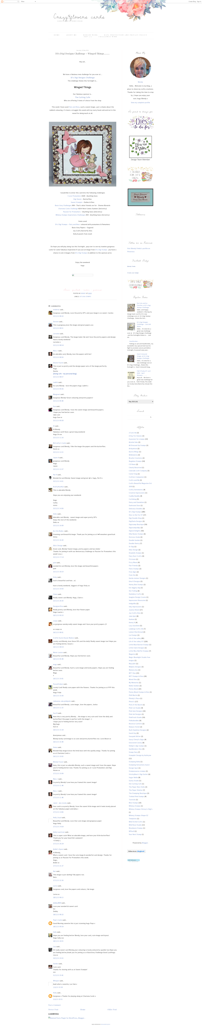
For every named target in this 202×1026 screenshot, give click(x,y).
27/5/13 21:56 (58, 880)
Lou (54, 947)
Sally (55, 932)
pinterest (97, 290)
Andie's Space (58, 849)
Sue (54, 406)
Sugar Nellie (133, 777)
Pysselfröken (58, 684)
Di (54, 426)
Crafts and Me (134, 480)
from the (132, 575)
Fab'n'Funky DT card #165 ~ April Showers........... (144, 373)
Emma (55, 747)
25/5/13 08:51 (58, 328)
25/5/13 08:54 (58, 345)
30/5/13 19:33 (58, 958)
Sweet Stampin (77, 202)
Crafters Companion (136, 477)
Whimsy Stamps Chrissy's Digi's (140, 809)
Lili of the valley (135, 638)
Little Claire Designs (136, 648)
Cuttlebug (133, 499)
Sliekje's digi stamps (136, 746)
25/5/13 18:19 (58, 572)
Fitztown (132, 559)
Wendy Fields (131, 266)
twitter (87, 290)
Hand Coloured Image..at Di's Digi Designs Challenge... (143, 356)
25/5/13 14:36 (58, 508)
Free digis (132, 572)
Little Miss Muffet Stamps (139, 651)
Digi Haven (77, 199)
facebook (76, 290)
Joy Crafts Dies (135, 613)
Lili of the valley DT (136, 641)
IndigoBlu (132, 604)
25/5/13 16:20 (58, 540)
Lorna (55, 886)
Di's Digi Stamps (101, 250)
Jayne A (56, 458)
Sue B (55, 713)
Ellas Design (133, 550)
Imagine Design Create (137, 597)
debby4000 (57, 903)
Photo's (132, 702)
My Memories (134, 683)
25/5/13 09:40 (58, 401)
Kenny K (132, 622)
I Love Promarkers (74, 196)
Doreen (56, 322)
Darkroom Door (134, 505)
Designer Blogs (105, 1024)
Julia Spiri (132, 616)
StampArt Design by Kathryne (140, 755)
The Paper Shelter (136, 790)
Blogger (145, 843)
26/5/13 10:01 (58, 679)
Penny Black (133, 689)
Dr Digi (131, 547)
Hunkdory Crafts (135, 594)
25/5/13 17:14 (58, 557)
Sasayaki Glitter (135, 736)
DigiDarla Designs (135, 521)
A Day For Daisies (135, 436)
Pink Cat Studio (135, 708)
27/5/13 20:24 (58, 844)
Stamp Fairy (133, 752)
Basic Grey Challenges (63, 205)
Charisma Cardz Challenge (68, 209)
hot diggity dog (134, 588)
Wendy (140, 82)
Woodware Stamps (136, 828)
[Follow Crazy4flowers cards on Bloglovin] (136, 852)
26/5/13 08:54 (58, 647)
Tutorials (132, 800)
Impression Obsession (137, 600)
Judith (55, 382)
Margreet (56, 394)
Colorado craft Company (138, 471)
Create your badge (133, 272)
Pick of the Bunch (135, 705)
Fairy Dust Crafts (135, 556)
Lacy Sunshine (134, 626)
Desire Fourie (58, 363)
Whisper (56, 981)
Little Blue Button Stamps (139, 645)
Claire (55, 594)
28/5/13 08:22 (58, 915)
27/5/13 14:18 (58, 827)
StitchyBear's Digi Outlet (138, 774)
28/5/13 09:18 (58, 927)
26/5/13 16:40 (58, 742)
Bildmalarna (133, 455)
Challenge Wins (108, 36)
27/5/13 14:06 (58, 812)
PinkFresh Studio (135, 717)
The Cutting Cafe (82, 97)
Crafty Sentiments (136, 490)
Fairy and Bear (74, 107)
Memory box (133, 670)
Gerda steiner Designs (137, 578)
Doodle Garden (134, 540)
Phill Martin (133, 695)
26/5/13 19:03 (58, 756)
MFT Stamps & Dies (136, 676)
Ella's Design (58, 546)
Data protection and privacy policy (125, 35)
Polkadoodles (134, 721)
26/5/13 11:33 (58, 708)
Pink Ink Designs (135, 714)
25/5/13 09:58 (58, 420)
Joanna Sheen (134, 610)
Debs (55, 514)
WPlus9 (131, 831)
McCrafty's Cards (59, 443)
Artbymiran (133, 449)
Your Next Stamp (135, 834)
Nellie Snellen (134, 686)
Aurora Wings (134, 452)
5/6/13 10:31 (58, 999)
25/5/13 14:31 (58, 481)
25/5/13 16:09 (58, 525)
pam (54, 563)
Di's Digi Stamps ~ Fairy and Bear (68, 224)
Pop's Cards (57, 920)
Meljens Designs (135, 667)
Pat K (55, 475)
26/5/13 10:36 (58, 696)
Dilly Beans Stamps (136, 534)
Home (57, 35)
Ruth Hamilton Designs (137, 730)
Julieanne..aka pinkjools (62, 701)
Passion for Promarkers (72, 212)
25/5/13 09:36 (58, 389)
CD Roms (132, 464)
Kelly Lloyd (57, 818)
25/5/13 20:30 (58, 601)
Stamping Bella (134, 762)
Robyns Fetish (134, 727)
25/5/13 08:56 (58, 357)
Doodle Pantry (134, 543)
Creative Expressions (137, 493)
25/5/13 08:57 (58, 377)
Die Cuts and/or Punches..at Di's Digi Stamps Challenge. (144, 305)
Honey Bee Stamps (136, 585)
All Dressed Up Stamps (137, 445)
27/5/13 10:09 (58, 773)
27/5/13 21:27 (58, 866)
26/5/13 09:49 (58, 659)
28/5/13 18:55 (58, 941)
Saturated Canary (135, 743)
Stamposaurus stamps (137, 771)
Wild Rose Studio (135, 825)
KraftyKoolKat (58, 487)
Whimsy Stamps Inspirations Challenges (71, 215)
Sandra (55, 964)
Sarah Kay (132, 733)
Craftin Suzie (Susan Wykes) (63, 638)
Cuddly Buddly (134, 496)
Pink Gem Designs (135, 711)
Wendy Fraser (58, 762)
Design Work (90, 35)
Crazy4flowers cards (79, 16)
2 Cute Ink (133, 433)
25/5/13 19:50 (58, 589)
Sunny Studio (134, 781)
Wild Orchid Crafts (136, 822)
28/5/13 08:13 (58, 897)
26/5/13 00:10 (58, 615)
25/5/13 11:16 (58, 438)
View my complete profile (140, 103)
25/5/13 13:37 (58, 469)
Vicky (55, 577)
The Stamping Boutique (138, 793)
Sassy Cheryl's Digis (136, 740)
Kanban (131, 619)
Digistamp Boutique (136, 524)
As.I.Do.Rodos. (58, 531)
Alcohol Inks (133, 442)
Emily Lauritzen (59, 832)
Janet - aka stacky (60, 803)
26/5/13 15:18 (58, 730)
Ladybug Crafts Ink (136, 629)
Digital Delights (135, 531)
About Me (71, 35)
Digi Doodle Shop (135, 518)
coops (55, 621)
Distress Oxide (134, 537)
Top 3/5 (88, 36)
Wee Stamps (133, 803)
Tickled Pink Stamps (136, 796)
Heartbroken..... (134, 341)
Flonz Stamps (134, 569)
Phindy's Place (134, 698)
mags (55, 664)
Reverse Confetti (135, 724)
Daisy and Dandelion (136, 502)
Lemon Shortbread (136, 632)
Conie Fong (133, 474)
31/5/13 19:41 (58, 975)
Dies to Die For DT (136, 515)
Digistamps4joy (134, 528)
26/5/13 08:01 (58, 632)
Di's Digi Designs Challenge (83, 77)
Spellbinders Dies (135, 749)
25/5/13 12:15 (58, 452)
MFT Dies (132, 673)
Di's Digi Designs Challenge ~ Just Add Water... (144, 324)
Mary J (55, 351)
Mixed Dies (133, 679)
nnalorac (56, 310)
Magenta (132, 654)
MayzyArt (132, 664)
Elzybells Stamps (135, 553)
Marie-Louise (58, 652)
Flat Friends (133, 566)
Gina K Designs (134, 581)
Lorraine (56, 334)
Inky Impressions (135, 607)
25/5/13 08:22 (58, 316)
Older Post (112, 1009)
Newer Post (53, 1009)
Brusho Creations (135, 458)
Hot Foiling (133, 591)
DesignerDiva (58, 606)
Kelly (55, 993)
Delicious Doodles (135, 509)
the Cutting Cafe (135, 784)
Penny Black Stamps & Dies (139, 692)
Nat (54, 871)
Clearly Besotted (135, 468)
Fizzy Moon (133, 562)
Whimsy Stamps (135, 806)
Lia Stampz (133, 635)
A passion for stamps (137, 439)
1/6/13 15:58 (58, 987)
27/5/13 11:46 (58, 785)
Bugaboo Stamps (135, 461)
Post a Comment (54, 1005)
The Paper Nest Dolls (137, 787)
